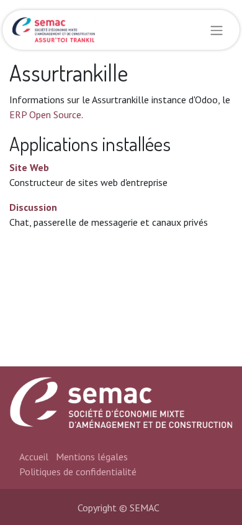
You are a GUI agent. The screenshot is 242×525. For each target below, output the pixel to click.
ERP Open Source (45, 114)
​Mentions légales (92, 456)
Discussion (33, 207)
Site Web (29, 167)
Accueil (33, 456)
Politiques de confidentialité (78, 471)
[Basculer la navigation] (217, 30)
